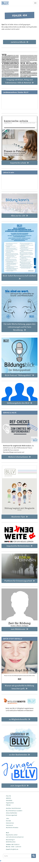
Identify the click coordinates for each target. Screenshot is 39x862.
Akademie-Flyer (18, 516)
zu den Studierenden (18, 754)
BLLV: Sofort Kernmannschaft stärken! (19, 275)
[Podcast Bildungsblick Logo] (20, 355)
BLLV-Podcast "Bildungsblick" (18, 375)
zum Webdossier (18, 629)
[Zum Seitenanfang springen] (0, 861)
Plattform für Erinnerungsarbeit (18, 580)
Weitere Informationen (18, 456)
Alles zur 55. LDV (18, 215)
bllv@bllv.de (14, 849)
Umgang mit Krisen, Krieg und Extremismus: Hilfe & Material (19, 81)
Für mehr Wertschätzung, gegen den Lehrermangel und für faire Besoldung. (19, 327)
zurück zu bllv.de (18, 42)
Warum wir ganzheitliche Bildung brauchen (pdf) (19, 687)
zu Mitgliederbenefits (18, 719)
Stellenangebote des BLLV (18, 403)
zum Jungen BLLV (18, 785)
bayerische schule (18, 162)
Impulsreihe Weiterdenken (18, 545)
